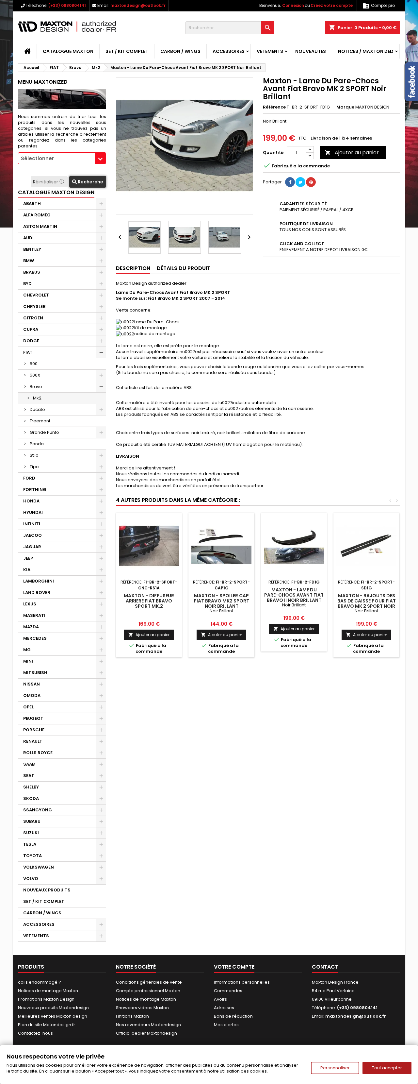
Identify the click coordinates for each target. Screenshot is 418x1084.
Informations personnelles (242, 982)
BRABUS (31, 272)
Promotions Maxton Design (46, 999)
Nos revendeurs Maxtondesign (148, 1025)
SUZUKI (31, 833)
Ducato (37, 409)
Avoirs (220, 999)
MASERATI (34, 615)
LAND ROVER (36, 592)
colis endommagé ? (39, 982)
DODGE (31, 341)
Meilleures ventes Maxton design (52, 1016)
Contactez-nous (35, 1033)
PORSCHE (33, 730)
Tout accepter (387, 1068)
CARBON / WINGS (180, 51)
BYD (27, 283)
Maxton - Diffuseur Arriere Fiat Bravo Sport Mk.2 (149, 600)
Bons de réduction (233, 1016)
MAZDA (31, 627)
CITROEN (33, 318)
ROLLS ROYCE (38, 753)
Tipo (34, 467)
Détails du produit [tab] (183, 268)
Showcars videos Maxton (142, 1008)
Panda (37, 444)
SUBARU (31, 821)
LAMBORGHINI (38, 581)
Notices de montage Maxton (48, 991)
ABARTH (32, 203)
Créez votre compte (332, 5)
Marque (345, 107)
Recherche (90, 181)
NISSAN (31, 684)
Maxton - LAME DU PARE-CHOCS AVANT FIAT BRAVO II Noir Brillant (294, 594)
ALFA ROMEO (37, 215)
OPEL (28, 707)
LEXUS (29, 604)
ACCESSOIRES (229, 51)
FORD (29, 478)
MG (27, 650)
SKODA (31, 798)
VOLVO (30, 878)
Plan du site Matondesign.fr (46, 1025)
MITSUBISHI (36, 672)
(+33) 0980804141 (67, 5)
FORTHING (34, 489)
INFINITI (31, 524)
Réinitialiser (46, 181)
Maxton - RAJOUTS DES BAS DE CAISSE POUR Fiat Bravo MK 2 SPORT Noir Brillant (366, 603)
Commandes (228, 991)
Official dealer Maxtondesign (146, 1033)
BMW (28, 261)
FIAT (28, 352)
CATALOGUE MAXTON (68, 51)
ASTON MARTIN (40, 226)
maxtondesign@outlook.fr (138, 5)
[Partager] (290, 182)
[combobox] (62, 158)
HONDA (31, 501)
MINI (28, 661)
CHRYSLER (34, 306)
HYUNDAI (33, 512)
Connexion (293, 5)
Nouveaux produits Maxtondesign (53, 1008)
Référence (274, 107)
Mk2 (37, 398)
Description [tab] (133, 268)
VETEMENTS (270, 51)
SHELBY (31, 787)
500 (34, 364)
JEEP (28, 558)
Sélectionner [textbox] (37, 158)
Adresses (224, 1008)
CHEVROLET (36, 295)
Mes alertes (226, 1025)
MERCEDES (35, 638)
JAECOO (32, 535)
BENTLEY (32, 249)
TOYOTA (32, 856)
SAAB (29, 764)
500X (35, 375)
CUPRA (30, 329)
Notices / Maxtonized (366, 51)
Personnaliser (335, 1068)
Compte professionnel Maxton (148, 991)
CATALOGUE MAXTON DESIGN (56, 192)
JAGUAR (32, 547)
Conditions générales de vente (149, 982)
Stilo (34, 455)
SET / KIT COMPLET (126, 51)
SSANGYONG (37, 810)
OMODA (31, 695)
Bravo (36, 386)
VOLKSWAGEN (38, 867)
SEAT (28, 775)
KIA (26, 570)
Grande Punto (44, 432)
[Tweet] (300, 182)
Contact (325, 967)
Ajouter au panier (352, 152)
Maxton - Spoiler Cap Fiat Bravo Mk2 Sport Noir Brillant (221, 600)
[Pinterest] (311, 182)
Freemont (40, 421)
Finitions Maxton (132, 1016)
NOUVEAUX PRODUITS (47, 890)
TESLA (29, 844)
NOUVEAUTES (310, 51)
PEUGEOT (33, 718)
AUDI (28, 238)
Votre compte (234, 967)
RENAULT (32, 741)
